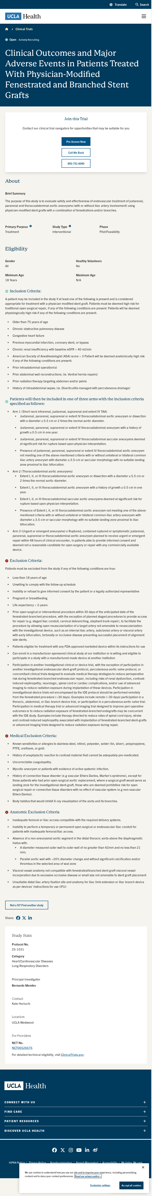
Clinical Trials (24, 29)
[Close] (143, 1167)
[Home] (6, 29)
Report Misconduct (87, 1162)
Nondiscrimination (61, 1162)
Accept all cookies (131, 1185)
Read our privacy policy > (88, 1176)
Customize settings (100, 1185)
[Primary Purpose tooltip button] (30, 226)
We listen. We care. (132, 1162)
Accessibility (109, 1162)
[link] (18, 918)
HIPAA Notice (17, 1162)
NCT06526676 (22, 1048)
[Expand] (144, 1102)
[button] (118, 4)
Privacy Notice (37, 1162)
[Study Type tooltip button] (70, 226)
